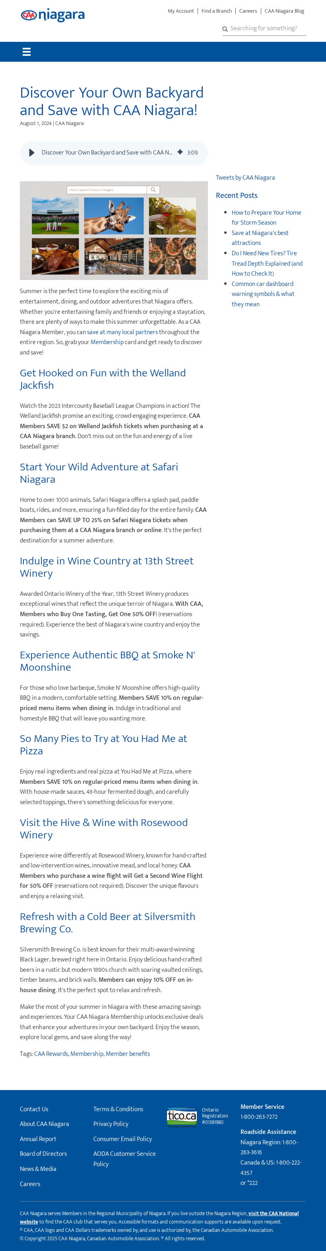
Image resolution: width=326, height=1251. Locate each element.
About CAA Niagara (44, 1124)
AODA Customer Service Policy (124, 1159)
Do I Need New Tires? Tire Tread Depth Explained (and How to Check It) (267, 263)
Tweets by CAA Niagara (245, 177)
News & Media (38, 1169)
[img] (180, 153)
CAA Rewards (51, 1054)
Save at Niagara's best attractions (260, 238)
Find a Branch (217, 11)
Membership (107, 342)
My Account (181, 11)
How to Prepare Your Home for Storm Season (266, 218)
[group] (114, 153)
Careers (248, 11)
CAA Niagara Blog (284, 11)
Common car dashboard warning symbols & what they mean (263, 294)
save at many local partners (122, 332)
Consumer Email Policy (122, 1139)
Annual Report (38, 1139)
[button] (32, 153)
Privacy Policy (110, 1124)
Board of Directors (43, 1154)
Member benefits (128, 1054)
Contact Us (34, 1109)
